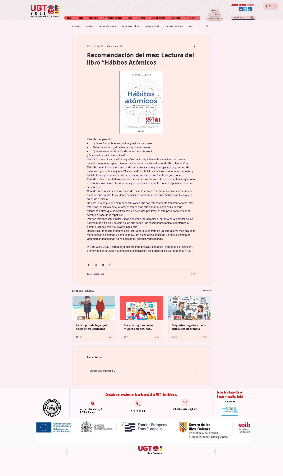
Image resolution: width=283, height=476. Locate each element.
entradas (76, 26)
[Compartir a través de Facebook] (88, 264)
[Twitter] (245, 9)
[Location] (92, 403)
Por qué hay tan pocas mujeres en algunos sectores (138, 327)
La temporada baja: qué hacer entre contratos (91, 327)
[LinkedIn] (250, 9)
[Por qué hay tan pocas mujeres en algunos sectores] (141, 308)
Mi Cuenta (214, 14)
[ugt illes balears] (150, 450)
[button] (207, 26)
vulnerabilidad (152, 26)
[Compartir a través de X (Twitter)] (95, 264)
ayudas (89, 26)
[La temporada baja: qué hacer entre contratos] (93, 308)
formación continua (174, 26)
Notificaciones (214, 18)
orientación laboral (107, 26)
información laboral (131, 26)
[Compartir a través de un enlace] (110, 264)
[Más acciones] (194, 46)
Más (190, 26)
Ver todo (207, 290)
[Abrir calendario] (251, 18)
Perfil (214, 10)
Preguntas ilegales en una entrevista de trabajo (189, 327)
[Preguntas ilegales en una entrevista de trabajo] (189, 308)
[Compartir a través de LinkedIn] (102, 264)
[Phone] (138, 403)
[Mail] (185, 402)
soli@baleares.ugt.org (185, 409)
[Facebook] (241, 9)
